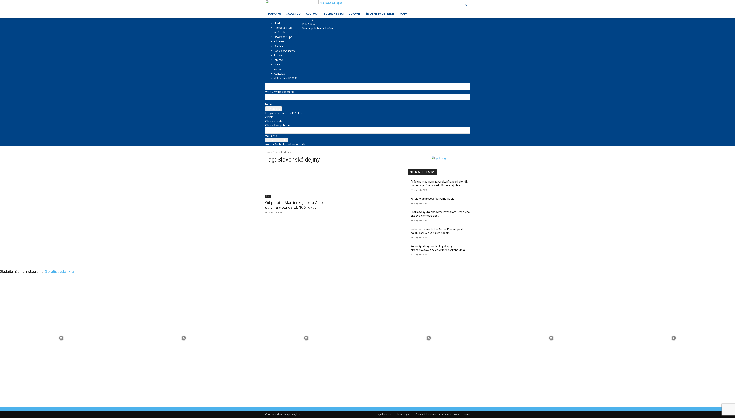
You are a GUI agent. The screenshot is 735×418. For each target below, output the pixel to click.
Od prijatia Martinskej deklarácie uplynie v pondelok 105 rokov (294, 205)
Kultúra (312, 13)
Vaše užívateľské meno (279, 92)
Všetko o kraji (385, 414)
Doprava (274, 13)
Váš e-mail (271, 135)
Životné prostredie (380, 13)
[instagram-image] (61, 338)
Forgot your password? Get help (285, 113)
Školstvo (293, 13)
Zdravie (354, 13)
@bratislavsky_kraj (59, 271)
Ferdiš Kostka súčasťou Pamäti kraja (432, 198)
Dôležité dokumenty (425, 414)
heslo (268, 104)
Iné (268, 196)
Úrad (277, 23)
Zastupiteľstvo (283, 27)
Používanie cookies (449, 414)
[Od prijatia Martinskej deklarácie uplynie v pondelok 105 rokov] (296, 182)
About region (403, 414)
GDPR (269, 117)
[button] (465, 5)
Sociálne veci (334, 13)
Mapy (404, 13)
